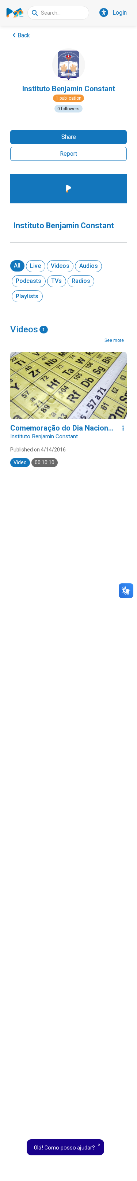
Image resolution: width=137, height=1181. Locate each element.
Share (68, 136)
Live (35, 265)
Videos (60, 265)
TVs (56, 280)
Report (68, 153)
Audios (88, 265)
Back (24, 35)
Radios (81, 280)
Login (120, 12)
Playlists (27, 296)
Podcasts (28, 280)
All (17, 265)
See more (114, 340)
